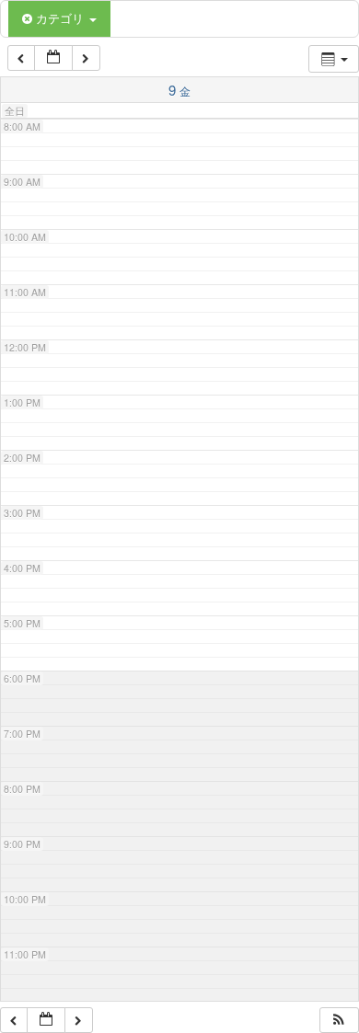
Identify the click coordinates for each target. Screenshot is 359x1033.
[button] (338, 1020)
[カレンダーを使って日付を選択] (53, 58)
